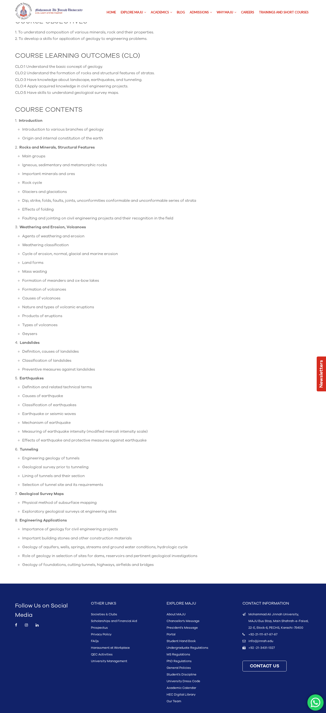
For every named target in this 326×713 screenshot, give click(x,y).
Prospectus (99, 628)
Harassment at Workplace (110, 648)
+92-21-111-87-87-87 (262, 634)
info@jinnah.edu (260, 641)
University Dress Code (183, 681)
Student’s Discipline (181, 674)
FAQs (95, 641)
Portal (171, 634)
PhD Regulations (179, 661)
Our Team (174, 701)
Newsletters (321, 374)
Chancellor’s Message (183, 621)
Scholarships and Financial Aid (114, 621)
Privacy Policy (101, 634)
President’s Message (182, 628)
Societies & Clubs (104, 614)
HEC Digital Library (181, 694)
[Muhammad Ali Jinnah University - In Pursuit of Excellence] (54, 11)
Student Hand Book (181, 641)
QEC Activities (102, 654)
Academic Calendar (181, 688)
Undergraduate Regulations (187, 648)
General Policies (179, 668)
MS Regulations (178, 654)
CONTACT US (264, 666)
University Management (109, 661)
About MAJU (176, 614)
